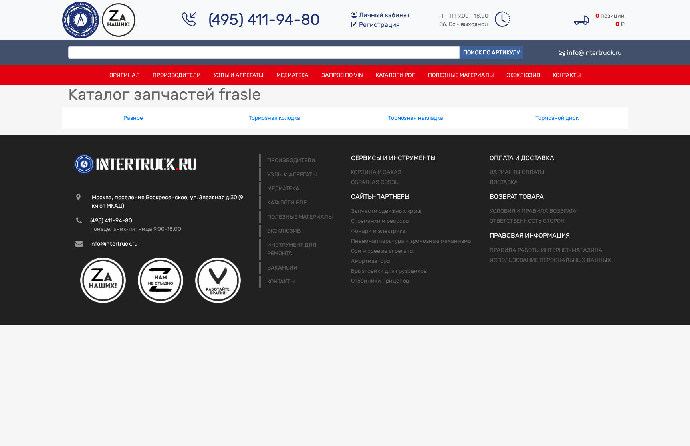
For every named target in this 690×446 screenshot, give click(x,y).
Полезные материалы (461, 75)
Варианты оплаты (517, 172)
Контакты (567, 75)
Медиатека (292, 75)
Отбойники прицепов (380, 281)
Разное (133, 118)
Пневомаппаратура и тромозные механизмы (411, 241)
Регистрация (378, 24)
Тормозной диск (557, 118)
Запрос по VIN (342, 75)
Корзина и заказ (376, 172)
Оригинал (124, 75)
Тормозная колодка (274, 118)
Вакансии (282, 267)
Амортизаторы (371, 261)
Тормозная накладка (415, 118)
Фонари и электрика (378, 231)
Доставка (504, 182)
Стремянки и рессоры (380, 221)
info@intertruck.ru (593, 52)
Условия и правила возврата (533, 211)
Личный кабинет (383, 15)
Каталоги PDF (395, 75)
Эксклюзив (523, 75)
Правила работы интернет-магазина (546, 250)
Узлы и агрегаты (239, 75)
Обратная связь (375, 182)
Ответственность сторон (527, 221)
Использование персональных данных (550, 260)
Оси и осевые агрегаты (382, 251)
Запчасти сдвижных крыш (386, 211)
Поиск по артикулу (491, 52)
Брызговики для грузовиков (389, 271)
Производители (177, 75)
